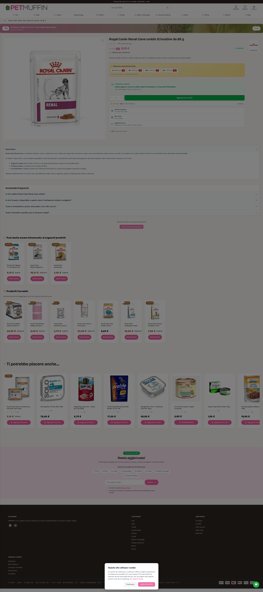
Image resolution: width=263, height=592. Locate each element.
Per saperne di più (136, 579)
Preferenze (130, 584)
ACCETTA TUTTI (147, 584)
